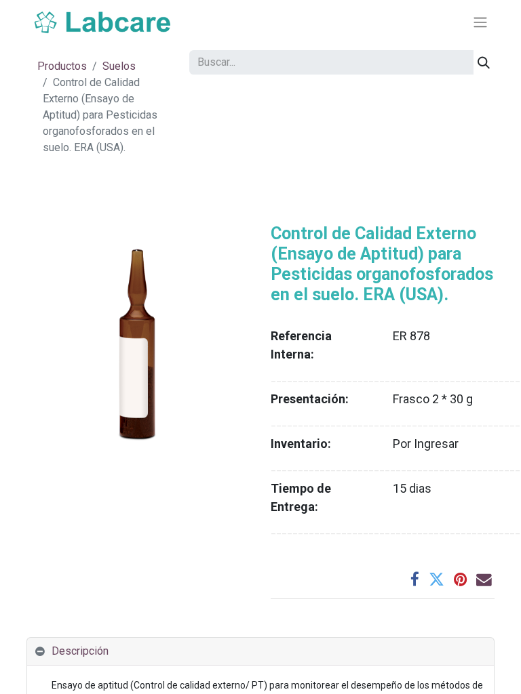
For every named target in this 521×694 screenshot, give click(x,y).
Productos (62, 66)
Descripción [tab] (80, 651)
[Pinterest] (460, 580)
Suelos (119, 66)
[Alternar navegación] (480, 22)
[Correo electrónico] (484, 580)
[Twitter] (436, 580)
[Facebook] (414, 580)
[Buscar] (484, 62)
